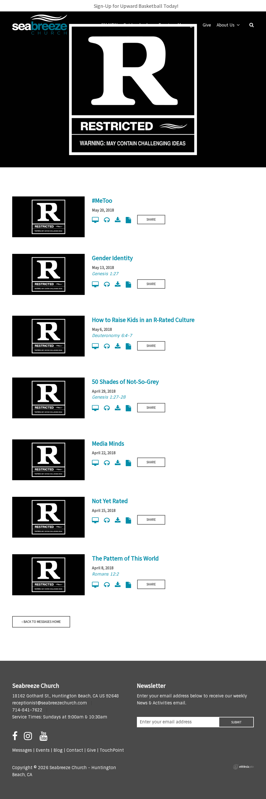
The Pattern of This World (125, 558)
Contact (74, 750)
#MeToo (102, 200)
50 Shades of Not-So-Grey (125, 382)
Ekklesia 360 (243, 766)
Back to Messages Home (42, 621)
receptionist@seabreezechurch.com (49, 703)
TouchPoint (112, 750)
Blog (58, 750)
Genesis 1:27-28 (108, 397)
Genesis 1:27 (105, 273)
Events (43, 750)
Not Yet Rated (110, 501)
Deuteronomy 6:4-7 (112, 335)
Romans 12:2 (105, 574)
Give (91, 750)
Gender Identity (112, 258)
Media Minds (108, 443)
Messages (22, 750)
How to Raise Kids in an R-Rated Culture (143, 320)
